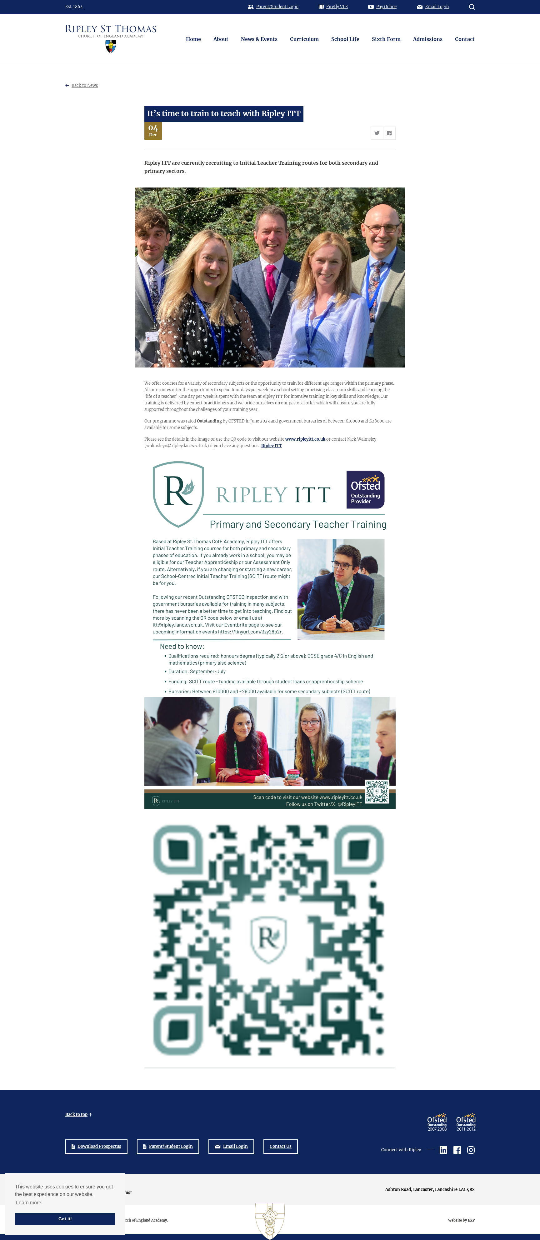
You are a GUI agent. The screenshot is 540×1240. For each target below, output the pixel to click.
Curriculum (304, 39)
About (220, 39)
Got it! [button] (65, 1218)
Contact (465, 39)
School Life (345, 39)
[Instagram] (471, 1150)
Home (193, 39)
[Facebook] (457, 1150)
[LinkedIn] (443, 1150)
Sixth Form (386, 39)
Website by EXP (461, 1220)
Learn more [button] (28, 1202)
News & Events (259, 39)
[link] (271, 445)
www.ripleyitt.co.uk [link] (305, 439)
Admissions (427, 39)
